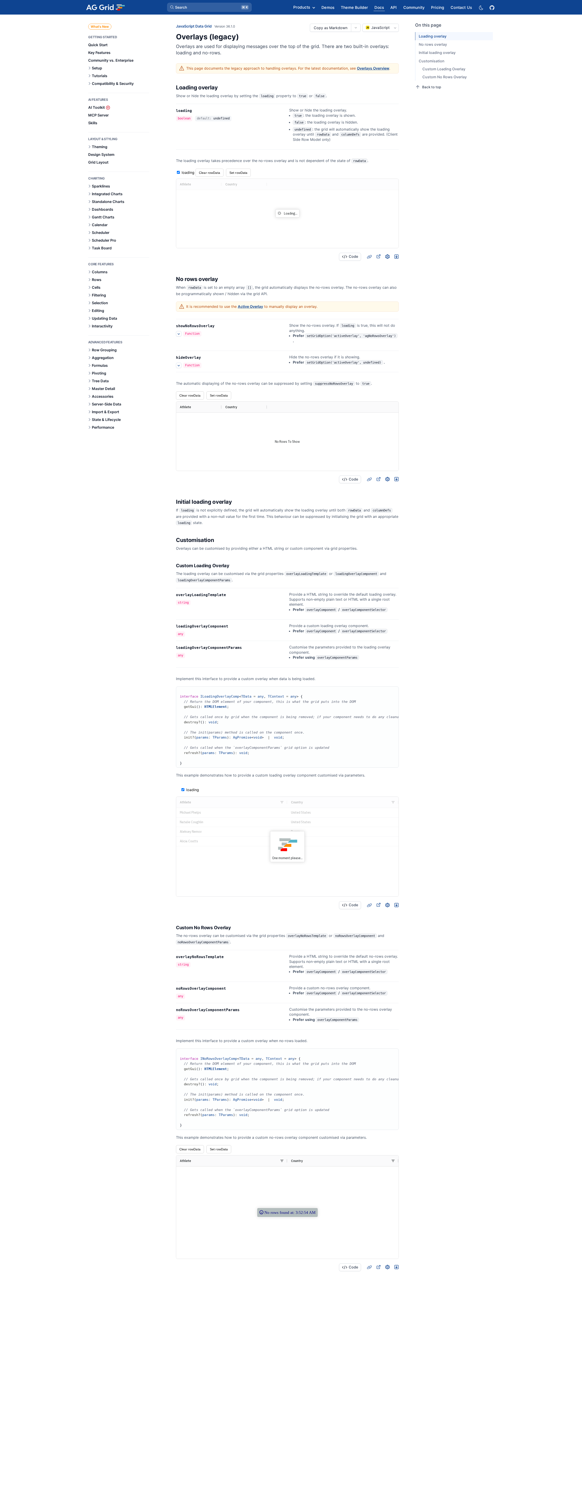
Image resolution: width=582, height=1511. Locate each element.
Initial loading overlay (437, 52)
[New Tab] (378, 256)
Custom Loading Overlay (443, 69)
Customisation (431, 61)
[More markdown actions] (355, 28)
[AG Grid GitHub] (492, 7)
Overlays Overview (373, 68)
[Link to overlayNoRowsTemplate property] (229, 957)
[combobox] (380, 28)
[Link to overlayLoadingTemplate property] (231, 595)
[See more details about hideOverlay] (178, 365)
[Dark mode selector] (481, 7)
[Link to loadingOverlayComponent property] (233, 626)
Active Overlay (250, 306)
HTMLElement (215, 707)
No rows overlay (433, 44)
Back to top (431, 87)
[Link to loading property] (197, 111)
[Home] (105, 7)
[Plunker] (396, 256)
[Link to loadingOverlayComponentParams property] (247, 648)
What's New (100, 26)
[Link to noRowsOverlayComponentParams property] (244, 1010)
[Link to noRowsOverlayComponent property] (231, 988)
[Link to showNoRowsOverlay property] (219, 326)
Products (301, 7)
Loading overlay (433, 36)
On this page (428, 25)
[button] (209, 7)
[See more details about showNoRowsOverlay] (178, 334)
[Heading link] (224, 88)
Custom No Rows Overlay (444, 77)
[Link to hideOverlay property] (206, 357)
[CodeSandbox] (387, 256)
